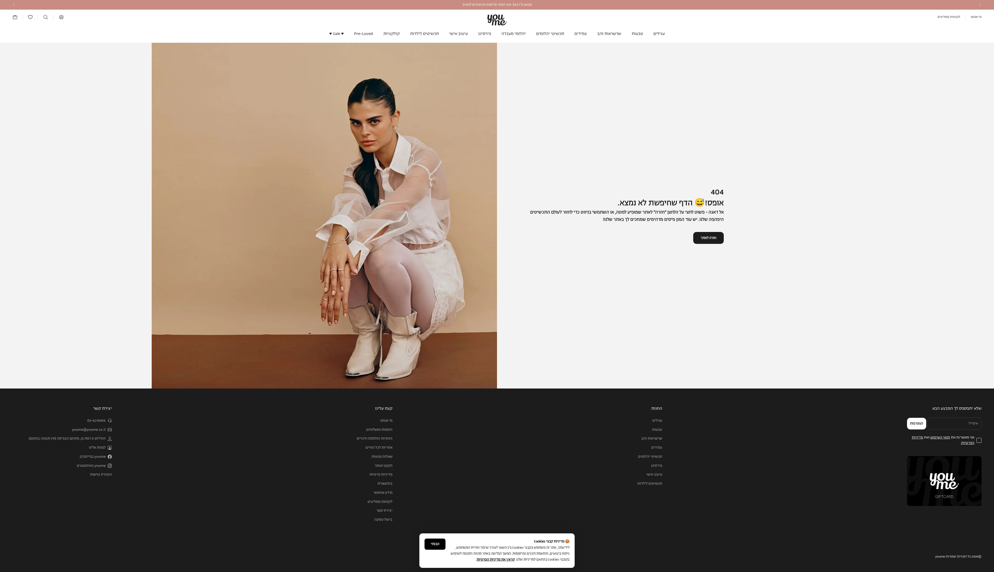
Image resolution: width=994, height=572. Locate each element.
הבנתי (435, 544)
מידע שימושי (383, 492)
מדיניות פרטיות (380, 474)
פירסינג (484, 34)
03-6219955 (96, 420)
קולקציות (391, 34)
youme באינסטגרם (91, 465)
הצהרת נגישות (101, 474)
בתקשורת (384, 483)
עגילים (659, 34)
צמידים (580, 34)
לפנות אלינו (97, 447)
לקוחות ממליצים (949, 17)
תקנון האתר (383, 465)
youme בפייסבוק (93, 456)
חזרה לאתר (708, 238)
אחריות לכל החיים (379, 447)
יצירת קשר (384, 510)
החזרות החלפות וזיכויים (374, 438)
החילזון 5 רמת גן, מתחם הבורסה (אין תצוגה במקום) (67, 438)
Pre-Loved (363, 34)
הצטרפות (916, 423)
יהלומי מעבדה (513, 34)
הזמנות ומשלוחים (379, 429)
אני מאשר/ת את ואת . (943, 440)
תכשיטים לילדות (424, 34)
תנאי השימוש (940, 437)
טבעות (637, 34)
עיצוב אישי (458, 34)
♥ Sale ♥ (336, 34)
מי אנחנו (976, 17)
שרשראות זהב (609, 34)
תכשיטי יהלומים (550, 34)
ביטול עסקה (383, 519)
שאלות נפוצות (381, 456)
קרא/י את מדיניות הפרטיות (496, 559)
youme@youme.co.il (89, 429)
